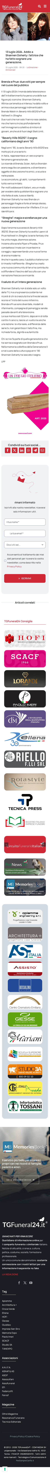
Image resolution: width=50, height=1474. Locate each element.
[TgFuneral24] (12, 3)
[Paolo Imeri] (25, 691)
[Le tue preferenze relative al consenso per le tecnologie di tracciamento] (5, 1469)
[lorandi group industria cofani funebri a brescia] (25, 671)
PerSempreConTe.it (25, 1460)
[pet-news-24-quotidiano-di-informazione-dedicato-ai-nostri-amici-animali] (25, 859)
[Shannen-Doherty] (25, 13)
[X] (14, 450)
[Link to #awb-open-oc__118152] (39, 6)
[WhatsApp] (28, 450)
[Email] (42, 450)
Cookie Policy (33, 1436)
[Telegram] (35, 450)
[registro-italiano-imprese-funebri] (25, 814)
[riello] (25, 751)
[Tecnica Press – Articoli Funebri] (25, 794)
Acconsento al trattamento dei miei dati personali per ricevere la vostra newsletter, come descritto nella (25, 560)
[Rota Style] (25, 774)
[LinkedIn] (21, 450)
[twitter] (25, 1282)
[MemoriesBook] (25, 1147)
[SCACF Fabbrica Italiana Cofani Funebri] (25, 651)
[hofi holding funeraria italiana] (25, 631)
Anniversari (11, 70)
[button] (6, 844)
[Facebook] (7, 450)
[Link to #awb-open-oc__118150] (45, 6)
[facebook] (19, 1282)
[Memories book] (25, 1171)
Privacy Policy (14, 566)
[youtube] (30, 1282)
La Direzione (32, 67)
